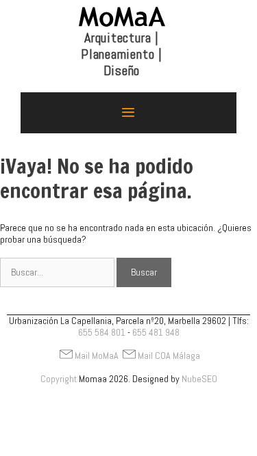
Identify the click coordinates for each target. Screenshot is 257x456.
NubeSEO (199, 379)
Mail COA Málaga (169, 355)
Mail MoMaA (97, 355)
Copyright (58, 379)
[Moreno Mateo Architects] (122, 44)
